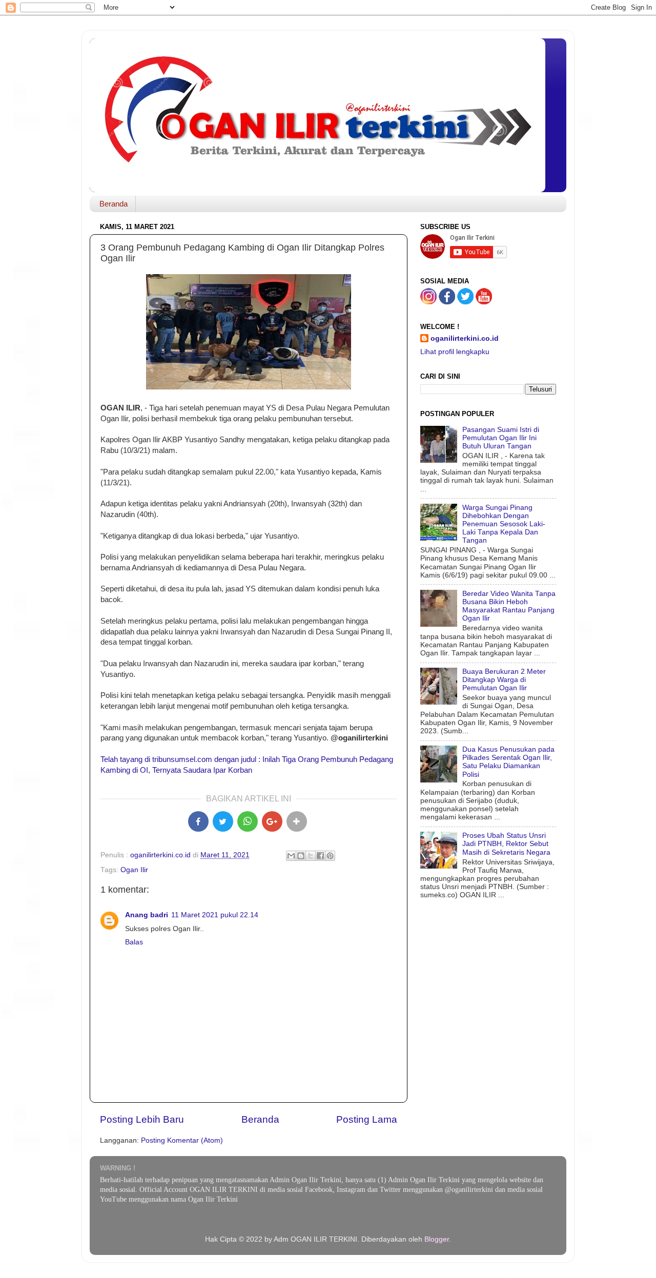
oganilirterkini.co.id (464, 338)
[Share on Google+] (272, 821)
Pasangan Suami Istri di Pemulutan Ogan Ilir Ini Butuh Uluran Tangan (500, 438)
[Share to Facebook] (198, 821)
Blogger (436, 1239)
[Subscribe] (484, 302)
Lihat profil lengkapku (454, 352)
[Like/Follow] (447, 302)
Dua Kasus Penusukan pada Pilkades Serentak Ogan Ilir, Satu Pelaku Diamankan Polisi (508, 762)
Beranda (113, 203)
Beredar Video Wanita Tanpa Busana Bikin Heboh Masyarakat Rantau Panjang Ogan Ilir (509, 606)
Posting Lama (366, 1119)
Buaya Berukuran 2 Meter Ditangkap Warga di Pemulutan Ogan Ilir (504, 680)
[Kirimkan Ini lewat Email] (291, 856)
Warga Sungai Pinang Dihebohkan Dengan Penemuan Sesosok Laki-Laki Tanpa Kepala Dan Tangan (503, 524)
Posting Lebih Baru (142, 1119)
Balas (134, 942)
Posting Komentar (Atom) (182, 1140)
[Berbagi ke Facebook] (320, 856)
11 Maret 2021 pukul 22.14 (214, 915)
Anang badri (146, 915)
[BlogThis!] (301, 856)
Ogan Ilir (134, 870)
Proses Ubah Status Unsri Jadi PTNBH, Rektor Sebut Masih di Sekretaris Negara (506, 844)
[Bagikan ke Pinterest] (330, 856)
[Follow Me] (428, 302)
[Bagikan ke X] (223, 821)
